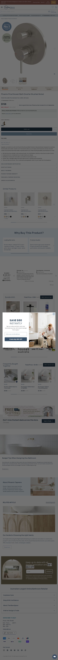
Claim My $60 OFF (15, 339)
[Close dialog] (54, 314)
